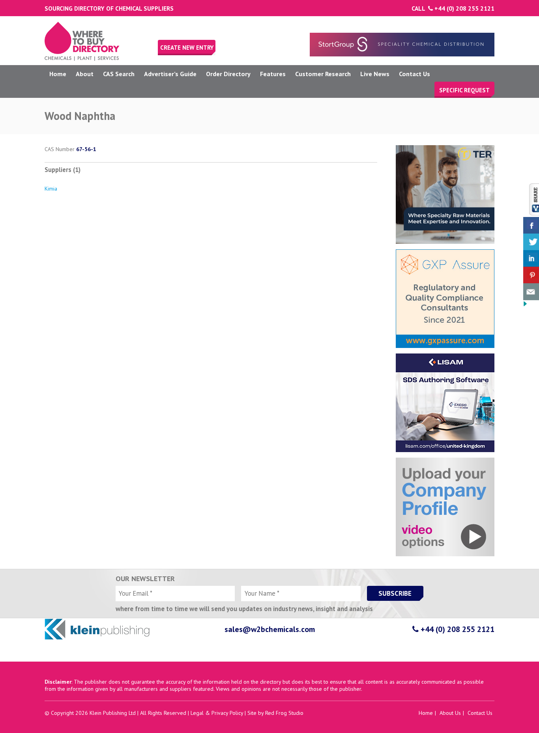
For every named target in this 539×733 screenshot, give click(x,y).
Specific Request (464, 90)
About (85, 74)
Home (57, 74)
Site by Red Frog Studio (275, 712)
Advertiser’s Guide (170, 74)
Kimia (51, 188)
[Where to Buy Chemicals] (82, 58)
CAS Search (119, 74)
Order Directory (228, 74)
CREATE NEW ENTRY (186, 47)
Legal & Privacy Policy (217, 712)
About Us (450, 712)
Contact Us (414, 74)
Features (273, 74)
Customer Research (323, 74)
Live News (374, 74)
